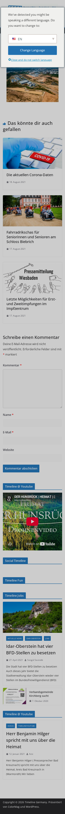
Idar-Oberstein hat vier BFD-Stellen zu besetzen (31, 649)
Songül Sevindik (35, 660)
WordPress (32, 806)
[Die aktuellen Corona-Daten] (32, 140)
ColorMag (14, 806)
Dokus (11, 726)
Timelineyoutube (26, 726)
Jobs (47, 638)
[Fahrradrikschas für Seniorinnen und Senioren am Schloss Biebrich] (32, 198)
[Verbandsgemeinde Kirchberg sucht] (14, 696)
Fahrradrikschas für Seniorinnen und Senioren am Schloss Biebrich (31, 237)
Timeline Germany (36, 802)
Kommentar (12, 365)
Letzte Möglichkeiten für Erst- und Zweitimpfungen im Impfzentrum (31, 304)
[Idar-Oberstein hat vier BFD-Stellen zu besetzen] (32, 617)
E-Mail (8, 432)
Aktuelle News (15, 638)
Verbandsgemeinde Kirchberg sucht (41, 693)
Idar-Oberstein (33, 638)
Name (8, 415)
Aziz (31, 753)
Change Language (32, 50)
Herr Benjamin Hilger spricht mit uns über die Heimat (30, 740)
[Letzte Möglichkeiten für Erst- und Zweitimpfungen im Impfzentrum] (32, 265)
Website (8, 450)
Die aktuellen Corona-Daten (30, 174)
